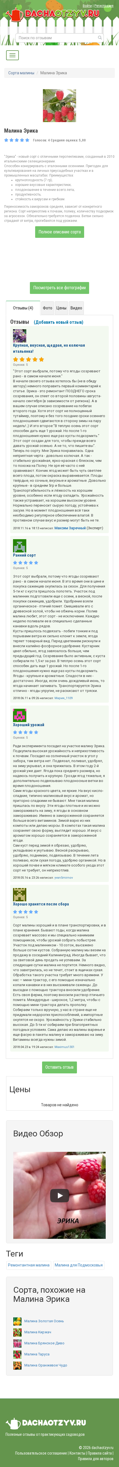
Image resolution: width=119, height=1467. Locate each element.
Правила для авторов (95, 1459)
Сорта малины (21, 73)
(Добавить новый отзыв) (58, 322)
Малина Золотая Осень (44, 1321)
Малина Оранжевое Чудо (45, 1365)
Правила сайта (100, 1453)
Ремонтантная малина (29, 1265)
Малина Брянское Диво (44, 1343)
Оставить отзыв (59, 1067)
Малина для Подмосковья (79, 1265)
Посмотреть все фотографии (59, 287)
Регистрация (103, 6)
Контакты (77, 1453)
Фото (47, 308)
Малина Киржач (37, 1332)
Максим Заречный (70, 528)
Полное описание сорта (59, 232)
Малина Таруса (37, 1354)
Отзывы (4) (23, 308)
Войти (87, 6)
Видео (76, 308)
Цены (61, 308)
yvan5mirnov (64, 877)
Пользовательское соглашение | (42, 1453)
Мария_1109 (64, 698)
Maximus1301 (64, 1047)
